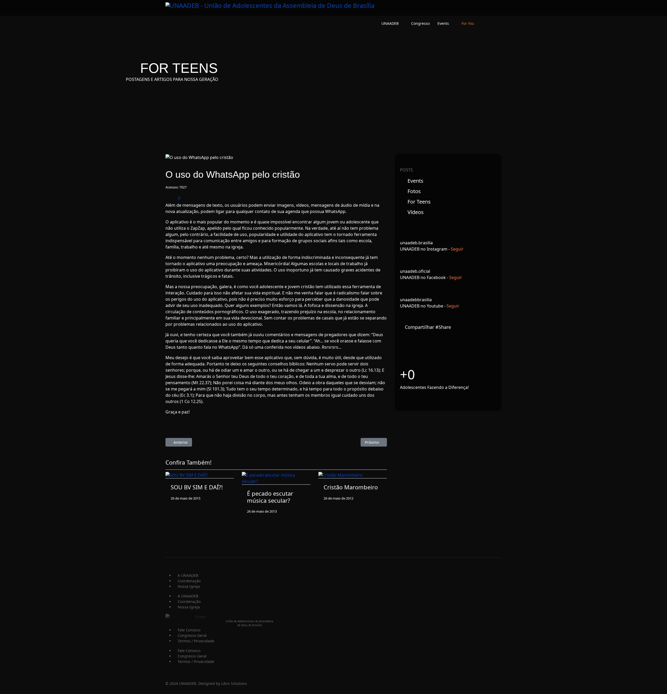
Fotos (413, 191)
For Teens (418, 201)
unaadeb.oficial (415, 271)
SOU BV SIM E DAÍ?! (197, 487)
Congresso (420, 23)
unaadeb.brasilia (416, 243)
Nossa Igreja (189, 586)
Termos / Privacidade (196, 640)
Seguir (457, 249)
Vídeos (415, 212)
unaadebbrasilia (416, 299)
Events (443, 23)
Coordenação (189, 580)
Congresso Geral (192, 635)
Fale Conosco (189, 629)
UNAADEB (390, 23)
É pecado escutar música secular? (270, 496)
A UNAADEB (188, 575)
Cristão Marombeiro (351, 487)
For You (467, 23)
